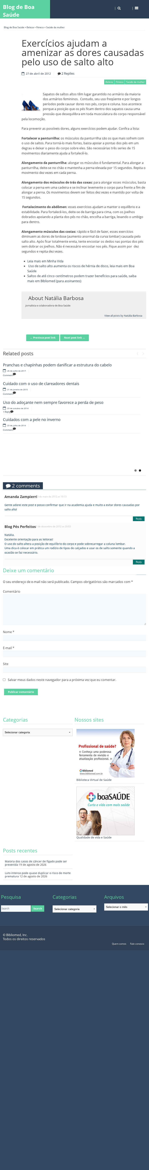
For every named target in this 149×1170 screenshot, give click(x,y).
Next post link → (74, 337)
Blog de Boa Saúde (19, 10)
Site (5, 664)
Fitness (40, 27)
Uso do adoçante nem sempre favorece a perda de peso (53, 402)
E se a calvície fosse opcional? (68, 446)
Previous (137, 353)
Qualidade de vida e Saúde (94, 837)
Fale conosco (137, 943)
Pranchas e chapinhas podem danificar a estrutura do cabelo (57, 365)
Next (143, 353)
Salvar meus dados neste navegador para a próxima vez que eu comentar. (62, 680)
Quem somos (119, 943)
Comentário (11, 591)
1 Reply (6, 411)
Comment (8, 375)
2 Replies (68, 73)
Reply (139, 518)
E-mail (8, 648)
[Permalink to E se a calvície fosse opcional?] (22, 456)
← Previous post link (42, 337)
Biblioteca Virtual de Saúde (94, 780)
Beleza (30, 27)
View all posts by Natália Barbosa (123, 315)
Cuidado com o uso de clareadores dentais (41, 383)
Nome (8, 632)
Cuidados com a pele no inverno (32, 419)
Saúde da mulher (55, 27)
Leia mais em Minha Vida (45, 261)
